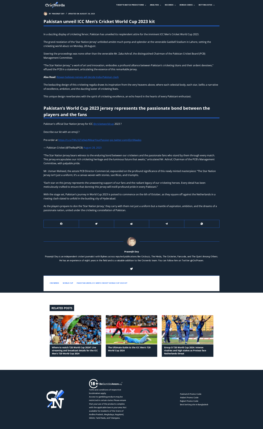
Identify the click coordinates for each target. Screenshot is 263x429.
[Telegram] (166, 224)
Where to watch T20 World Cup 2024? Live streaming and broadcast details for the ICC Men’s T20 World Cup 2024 (75, 350)
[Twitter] (96, 224)
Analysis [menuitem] (154, 5)
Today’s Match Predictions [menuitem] (130, 5)
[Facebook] (61, 224)
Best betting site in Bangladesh (194, 404)
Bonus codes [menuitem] (186, 5)
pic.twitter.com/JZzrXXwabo (125, 140)
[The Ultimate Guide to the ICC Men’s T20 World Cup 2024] (131, 329)
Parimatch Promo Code (190, 394)
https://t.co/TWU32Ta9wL (72, 140)
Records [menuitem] (169, 5)
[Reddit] (131, 224)
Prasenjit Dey (131, 252)
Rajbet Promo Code (189, 401)
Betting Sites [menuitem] (205, 5)
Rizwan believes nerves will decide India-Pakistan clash (88, 77)
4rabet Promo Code (189, 397)
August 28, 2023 (92, 147)
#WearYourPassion (98, 140)
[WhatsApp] (201, 224)
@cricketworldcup (103, 124)
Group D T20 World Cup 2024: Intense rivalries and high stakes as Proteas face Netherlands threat (185, 350)
